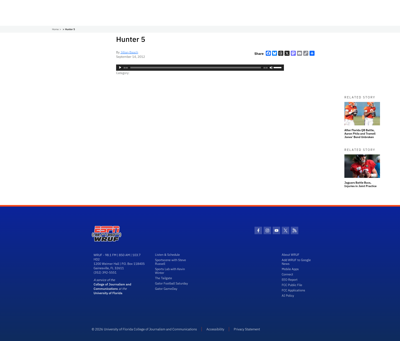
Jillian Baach (129, 52)
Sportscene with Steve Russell (170, 262)
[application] (200, 67)
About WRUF (290, 254)
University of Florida (108, 293)
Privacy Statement (247, 329)
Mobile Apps (290, 269)
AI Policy (288, 295)
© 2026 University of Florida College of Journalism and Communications (144, 329)
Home (55, 29)
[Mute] (271, 67)
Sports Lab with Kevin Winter (170, 271)
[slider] (278, 67)
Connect (287, 274)
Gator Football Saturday (171, 283)
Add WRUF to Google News (296, 262)
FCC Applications (293, 290)
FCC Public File (292, 285)
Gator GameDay (166, 289)
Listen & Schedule (167, 254)
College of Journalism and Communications (112, 286)
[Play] (120, 67)
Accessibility (215, 329)
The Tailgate (163, 278)
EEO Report (290, 279)
